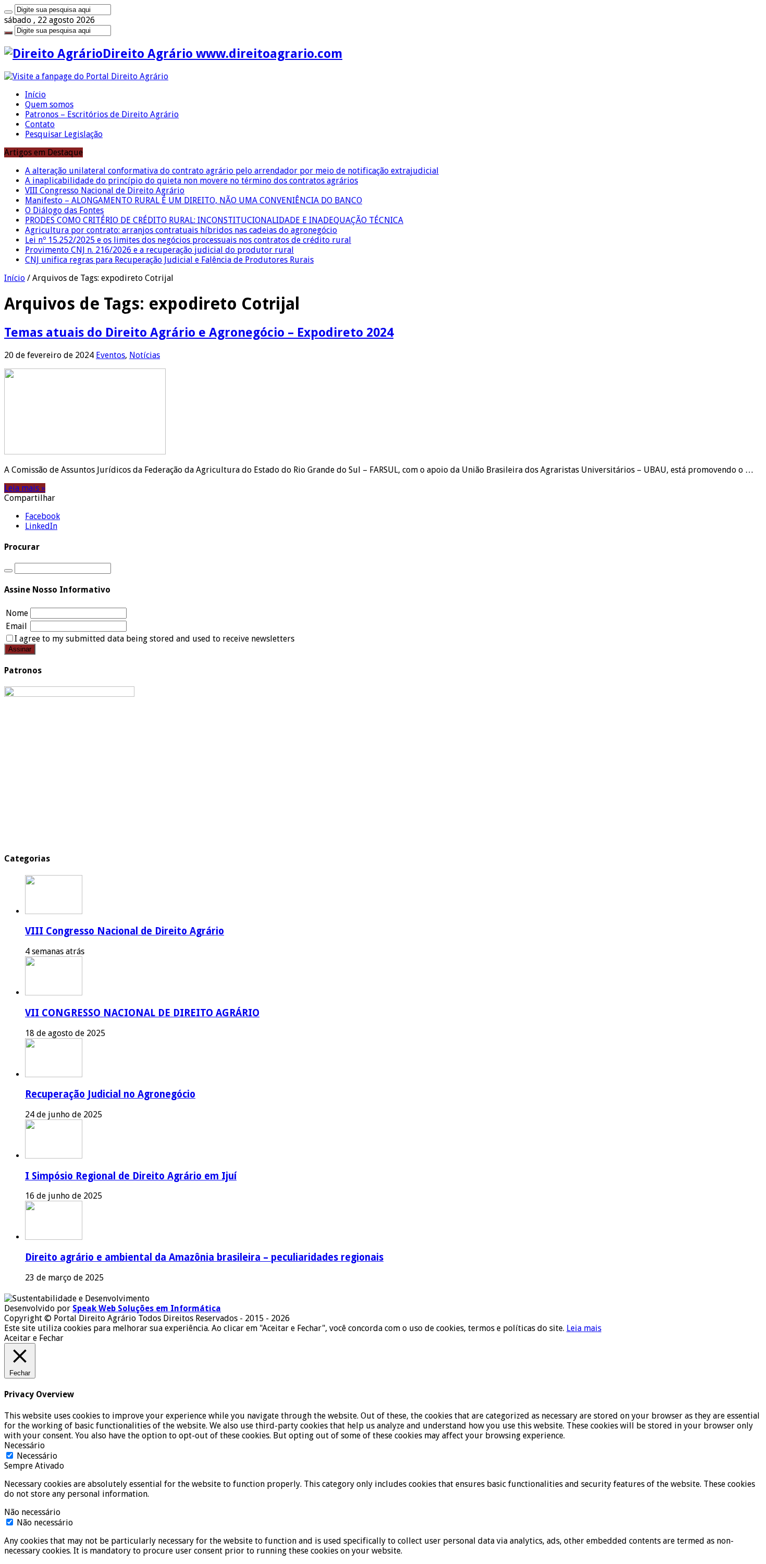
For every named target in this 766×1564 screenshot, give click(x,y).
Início (35, 95)
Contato (40, 124)
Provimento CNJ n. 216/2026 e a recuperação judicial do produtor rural (159, 250)
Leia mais (583, 1328)
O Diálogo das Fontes (64, 210)
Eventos (110, 355)
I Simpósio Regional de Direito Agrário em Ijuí (131, 1176)
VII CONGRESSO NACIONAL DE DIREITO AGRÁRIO (142, 1012)
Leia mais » (24, 488)
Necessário (37, 1456)
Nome (17, 613)
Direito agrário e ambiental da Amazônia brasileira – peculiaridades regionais (204, 1257)
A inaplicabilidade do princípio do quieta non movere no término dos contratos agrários (191, 181)
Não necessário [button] (32, 1512)
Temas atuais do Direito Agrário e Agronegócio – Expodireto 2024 (198, 332)
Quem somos (49, 104)
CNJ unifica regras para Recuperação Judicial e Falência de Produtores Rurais (169, 260)
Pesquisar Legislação (64, 134)
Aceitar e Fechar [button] (34, 1338)
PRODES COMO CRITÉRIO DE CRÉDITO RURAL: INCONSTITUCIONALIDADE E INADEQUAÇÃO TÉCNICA (214, 220)
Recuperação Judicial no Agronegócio (110, 1094)
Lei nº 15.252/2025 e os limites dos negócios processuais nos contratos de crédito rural (188, 240)
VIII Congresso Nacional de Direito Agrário (104, 190)
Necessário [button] (24, 1445)
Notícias (144, 355)
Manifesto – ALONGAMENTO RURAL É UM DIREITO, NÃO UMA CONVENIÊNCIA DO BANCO (193, 200)
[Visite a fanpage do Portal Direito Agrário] (86, 76)
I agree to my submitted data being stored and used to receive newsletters (154, 639)
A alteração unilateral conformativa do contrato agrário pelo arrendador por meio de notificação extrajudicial (232, 171)
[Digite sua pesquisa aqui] (8, 12)
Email (16, 626)
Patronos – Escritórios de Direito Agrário (102, 114)
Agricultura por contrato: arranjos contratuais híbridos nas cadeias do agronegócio (181, 230)
